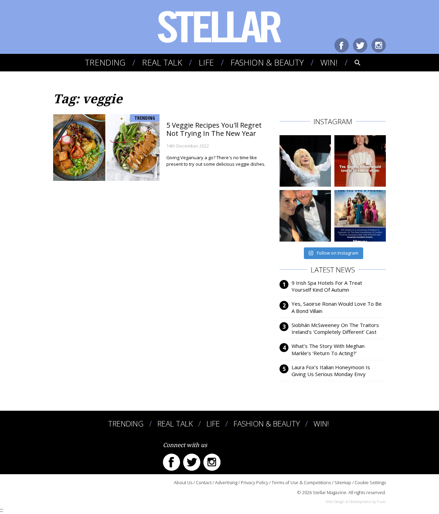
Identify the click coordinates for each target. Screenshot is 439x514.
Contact (204, 482)
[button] (352, 62)
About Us (183, 482)
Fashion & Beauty (267, 62)
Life (206, 62)
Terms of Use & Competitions (301, 482)
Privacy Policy (254, 482)
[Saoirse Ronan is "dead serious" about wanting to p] (360, 161)
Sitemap (342, 482)
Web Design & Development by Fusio (355, 501)
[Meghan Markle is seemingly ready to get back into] (305, 216)
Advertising (226, 482)
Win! (328, 62)
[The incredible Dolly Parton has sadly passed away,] (305, 161)
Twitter (360, 45)
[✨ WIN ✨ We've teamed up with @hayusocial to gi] (360, 216)
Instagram (378, 45)
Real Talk (162, 62)
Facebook (341, 45)
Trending (105, 62)
